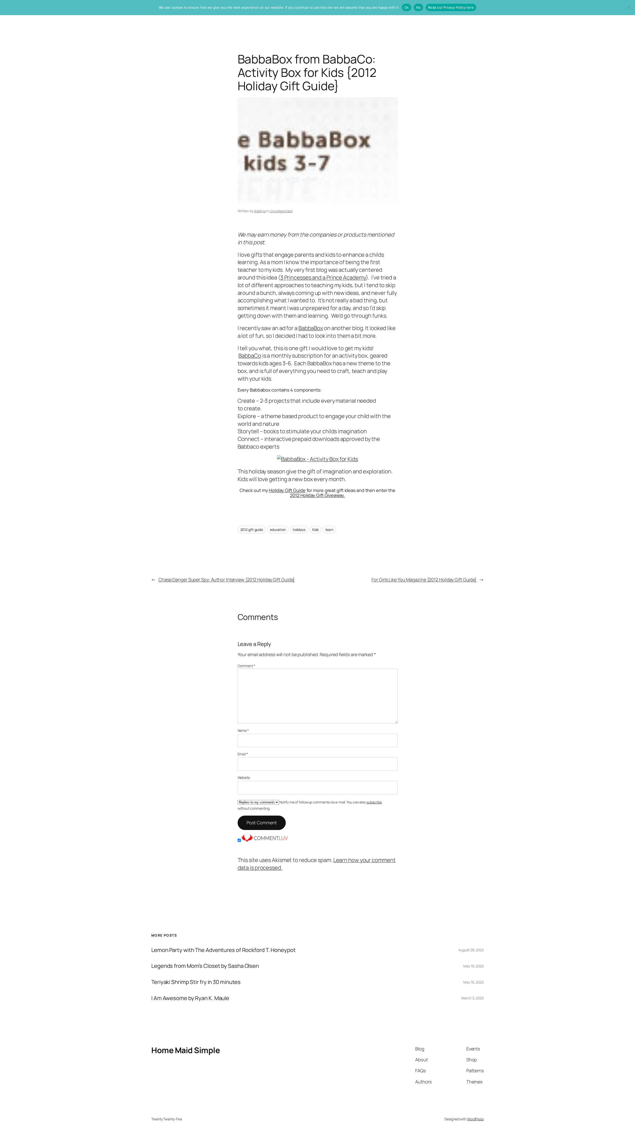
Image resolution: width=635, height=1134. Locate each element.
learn (329, 529)
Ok (406, 7)
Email (243, 754)
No (418, 7)
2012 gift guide (251, 529)
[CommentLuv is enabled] (265, 840)
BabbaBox (310, 328)
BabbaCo (249, 355)
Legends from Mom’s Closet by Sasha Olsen (205, 966)
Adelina (259, 211)
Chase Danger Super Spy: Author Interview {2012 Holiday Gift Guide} (227, 579)
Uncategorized (281, 211)
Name (243, 730)
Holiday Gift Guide (287, 490)
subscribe (374, 802)
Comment (246, 665)
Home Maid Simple (185, 1050)
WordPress (475, 1119)
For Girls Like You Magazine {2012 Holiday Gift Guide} (424, 579)
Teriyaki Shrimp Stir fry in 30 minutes (196, 982)
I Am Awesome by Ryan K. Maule (190, 998)
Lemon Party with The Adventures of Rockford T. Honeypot (223, 950)
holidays (299, 529)
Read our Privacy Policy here (451, 7)
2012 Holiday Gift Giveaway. (317, 495)
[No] (628, 7)
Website (244, 777)
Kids (315, 529)
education (278, 529)
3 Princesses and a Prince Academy (323, 277)
